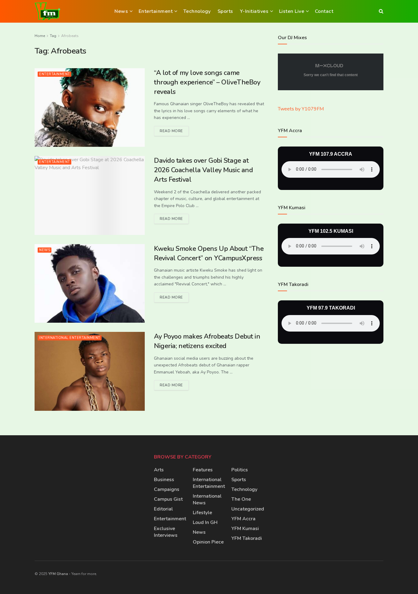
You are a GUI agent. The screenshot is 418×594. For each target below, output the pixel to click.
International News (207, 499)
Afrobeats (70, 35)
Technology (197, 11)
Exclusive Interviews (165, 532)
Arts (159, 469)
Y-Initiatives (254, 11)
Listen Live (291, 11)
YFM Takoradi (246, 538)
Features (203, 469)
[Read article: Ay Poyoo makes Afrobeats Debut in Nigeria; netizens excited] (90, 371)
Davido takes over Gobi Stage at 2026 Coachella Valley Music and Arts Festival (203, 170)
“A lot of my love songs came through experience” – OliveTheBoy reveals (207, 82)
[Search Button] (381, 11)
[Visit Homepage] (47, 11)
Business (164, 479)
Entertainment (156, 11)
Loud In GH (205, 522)
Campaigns (166, 489)
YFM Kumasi (245, 528)
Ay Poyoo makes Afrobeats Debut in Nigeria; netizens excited (207, 341)
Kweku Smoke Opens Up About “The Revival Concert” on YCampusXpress (208, 253)
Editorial (163, 509)
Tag (53, 35)
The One (241, 499)
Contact (324, 11)
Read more (174, 129)
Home (40, 35)
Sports (225, 11)
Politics (239, 469)
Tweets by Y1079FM (301, 109)
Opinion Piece (208, 542)
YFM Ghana (58, 573)
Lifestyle (202, 512)
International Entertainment (69, 338)
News (121, 11)
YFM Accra (243, 518)
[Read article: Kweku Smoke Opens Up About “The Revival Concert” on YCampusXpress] (90, 283)
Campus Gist (168, 499)
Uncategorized (247, 509)
